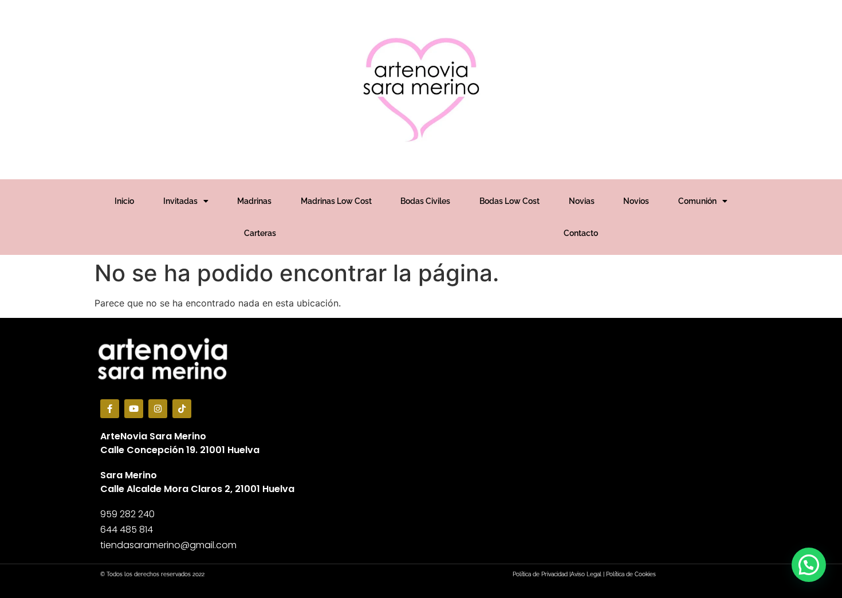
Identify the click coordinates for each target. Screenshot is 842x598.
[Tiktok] (181, 408)
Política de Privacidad (540, 574)
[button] (809, 565)
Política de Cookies (631, 574)
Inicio (124, 201)
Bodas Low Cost (509, 201)
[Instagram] (157, 408)
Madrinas (254, 201)
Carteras (260, 233)
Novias (582, 201)
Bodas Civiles (425, 201)
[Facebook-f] (109, 408)
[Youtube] (133, 408)
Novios (636, 201)
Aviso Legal (585, 574)
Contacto (581, 233)
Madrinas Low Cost (336, 201)
